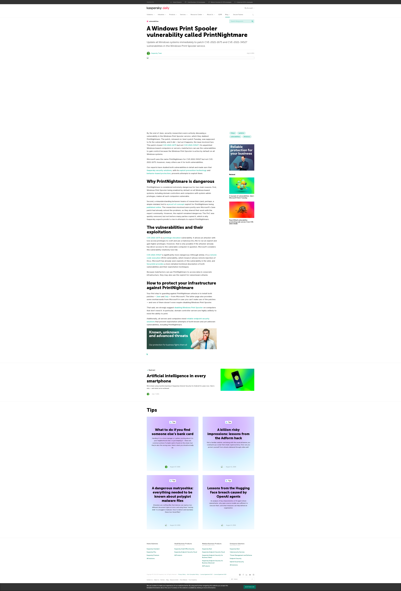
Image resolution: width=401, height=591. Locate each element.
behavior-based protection (159, 173)
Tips (173, 422)
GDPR (220, 14)
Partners (162, 580)
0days (233, 133)
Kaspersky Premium (153, 555)
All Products (178, 555)
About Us (210, 14)
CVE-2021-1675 (169, 145)
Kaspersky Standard (153, 549)
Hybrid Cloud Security (237, 562)
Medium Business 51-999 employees (221, 2)
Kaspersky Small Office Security (184, 549)
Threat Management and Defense (241, 555)
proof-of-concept (176, 204)
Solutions (150, 14)
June (158, 296)
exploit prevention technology (193, 170)
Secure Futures (238, 14)
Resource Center (196, 14)
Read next (152, 370)
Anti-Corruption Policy (193, 574)
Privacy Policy (182, 574)
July (167, 296)
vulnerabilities (154, 21)
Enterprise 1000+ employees (245, 2)
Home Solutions (152, 544)
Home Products (177, 2)
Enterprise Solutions (237, 544)
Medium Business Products (211, 544)
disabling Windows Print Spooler (188, 307)
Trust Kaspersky (193, 580)
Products (172, 14)
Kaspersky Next (207, 549)
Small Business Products (183, 544)
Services (183, 14)
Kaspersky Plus (151, 552)
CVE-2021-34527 (191, 145)
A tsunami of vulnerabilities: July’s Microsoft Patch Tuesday (241, 197)
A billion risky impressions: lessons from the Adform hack (228, 434)
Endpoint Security (235, 558)
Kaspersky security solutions (159, 170)
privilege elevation (172, 238)
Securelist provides (155, 264)
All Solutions (151, 558)
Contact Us (150, 580)
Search (252, 21)
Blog (226, 14)
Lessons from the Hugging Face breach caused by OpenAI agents (228, 492)
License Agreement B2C (206, 574)
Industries (161, 14)
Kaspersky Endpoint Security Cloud (185, 552)
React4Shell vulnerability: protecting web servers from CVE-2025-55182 (241, 222)
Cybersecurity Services (237, 552)
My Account (249, 8)
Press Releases (183, 580)
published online (154, 207)
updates (241, 133)
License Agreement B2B (220, 574)
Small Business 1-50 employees (196, 2)
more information (210, 587)
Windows (247, 137)
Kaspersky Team (156, 53)
